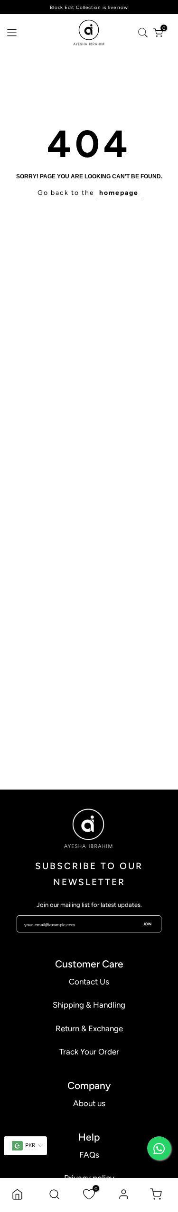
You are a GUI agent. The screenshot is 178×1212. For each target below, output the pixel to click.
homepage (119, 193)
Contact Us (89, 981)
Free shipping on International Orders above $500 (89, 7)
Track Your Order (89, 1051)
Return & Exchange (89, 1028)
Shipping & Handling (89, 1005)
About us (89, 1103)
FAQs (89, 1154)
